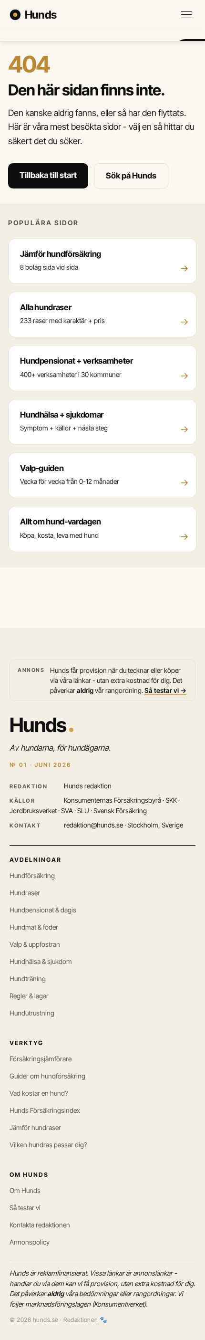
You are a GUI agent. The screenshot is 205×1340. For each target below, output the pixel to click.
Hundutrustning (32, 1013)
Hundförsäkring (32, 875)
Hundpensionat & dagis (43, 910)
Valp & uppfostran (35, 944)
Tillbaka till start (48, 175)
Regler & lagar (29, 996)
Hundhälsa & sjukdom (41, 961)
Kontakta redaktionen (40, 1225)
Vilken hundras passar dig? (48, 1145)
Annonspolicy (30, 1242)
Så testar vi (25, 1208)
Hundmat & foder (34, 927)
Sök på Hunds (131, 175)
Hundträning (28, 978)
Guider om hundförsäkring (47, 1076)
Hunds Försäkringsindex (45, 1110)
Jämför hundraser (35, 1127)
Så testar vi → (165, 690)
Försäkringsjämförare (41, 1059)
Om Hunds (25, 1190)
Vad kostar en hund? (39, 1093)
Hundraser (25, 893)
